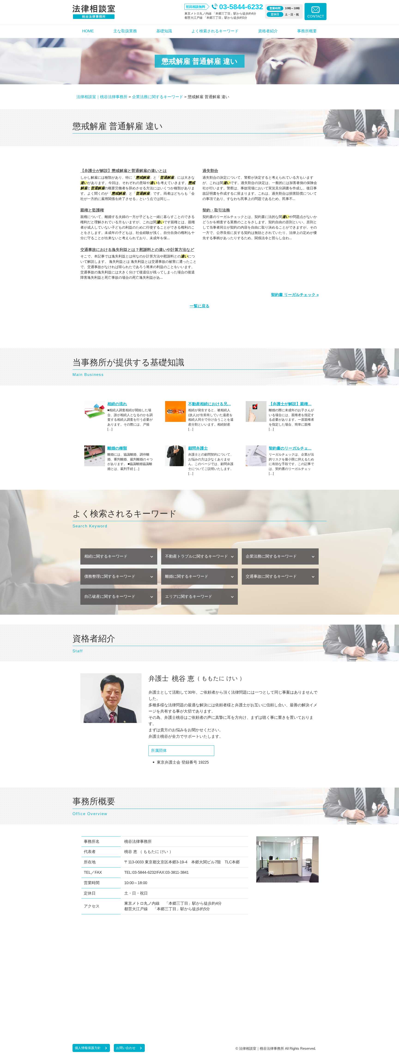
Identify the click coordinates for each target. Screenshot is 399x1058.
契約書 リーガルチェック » (295, 295)
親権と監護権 (92, 210)
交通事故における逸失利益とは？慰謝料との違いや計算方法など (137, 250)
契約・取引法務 (216, 210)
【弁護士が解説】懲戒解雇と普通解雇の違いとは (123, 171)
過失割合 (210, 171)
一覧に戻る (199, 306)
